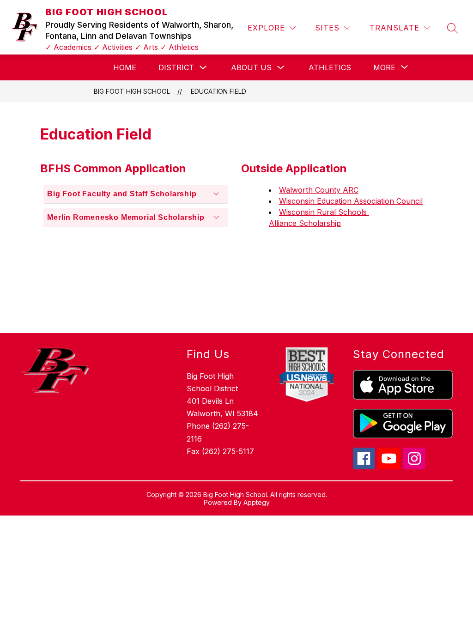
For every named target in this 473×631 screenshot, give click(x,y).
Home (124, 67)
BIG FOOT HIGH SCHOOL (132, 91)
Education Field (218, 91)
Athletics (330, 67)
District (176, 67)
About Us (251, 67)
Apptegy (256, 502)
